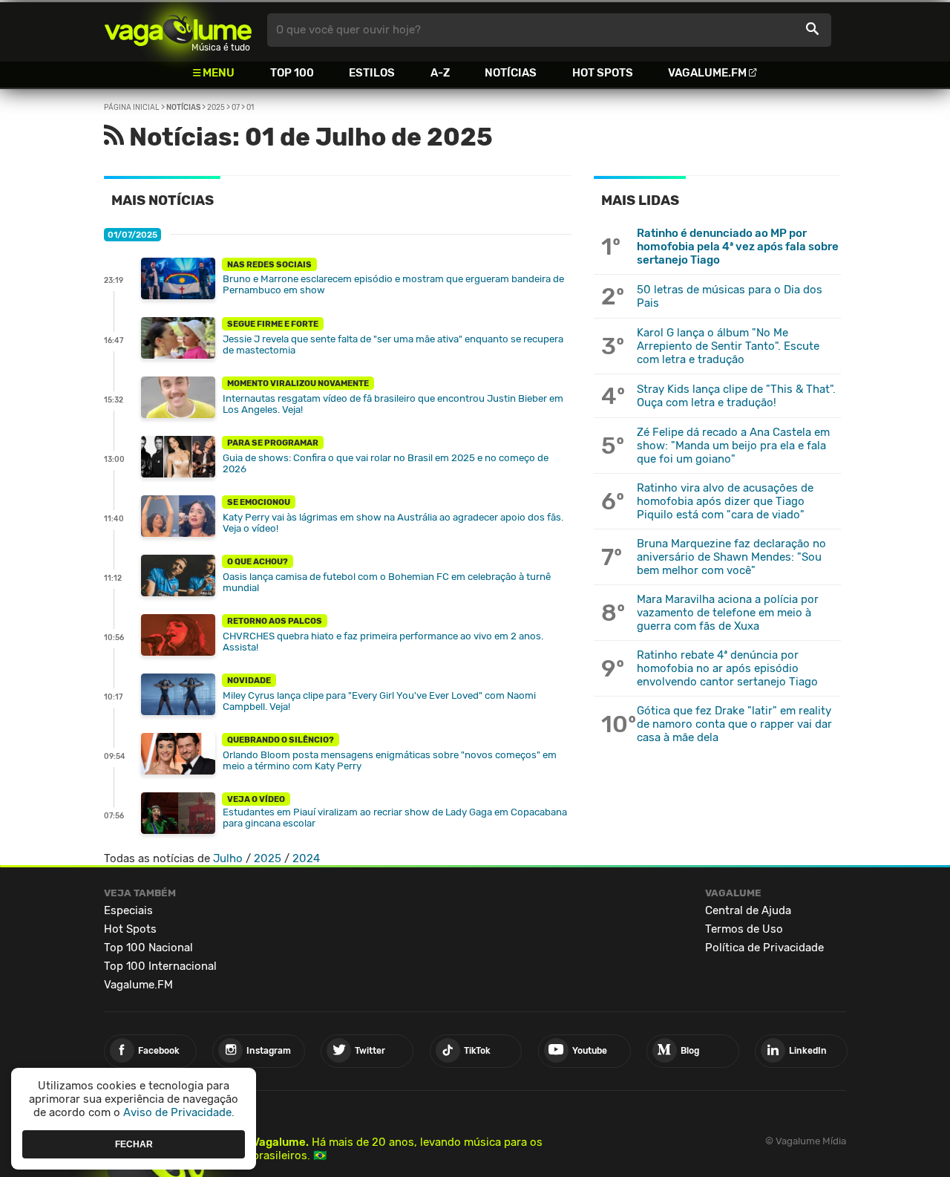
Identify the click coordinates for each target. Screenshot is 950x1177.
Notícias (511, 72)
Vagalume (178, 30)
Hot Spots (602, 72)
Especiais (128, 910)
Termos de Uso (744, 929)
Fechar (134, 1143)
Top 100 (292, 72)
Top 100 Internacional (160, 966)
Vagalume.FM (707, 72)
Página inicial (132, 107)
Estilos (372, 72)
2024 (306, 858)
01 (250, 107)
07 (236, 107)
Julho (228, 858)
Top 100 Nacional (148, 947)
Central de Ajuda (748, 910)
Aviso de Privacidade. (179, 1112)
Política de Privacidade (764, 947)
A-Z (440, 72)
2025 (216, 107)
